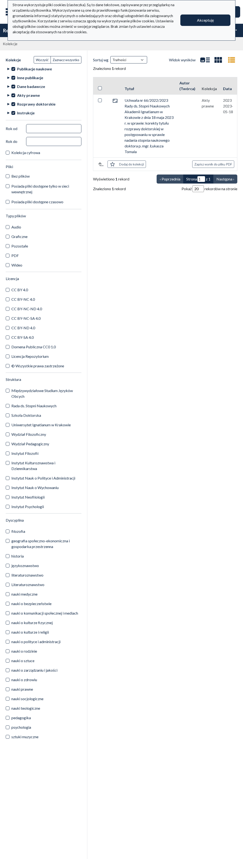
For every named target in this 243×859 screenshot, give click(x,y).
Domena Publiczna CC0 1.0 (33, 347)
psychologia (21, 727)
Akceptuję (205, 20)
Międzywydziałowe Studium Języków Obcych (42, 393)
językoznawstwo (25, 565)
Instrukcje (26, 113)
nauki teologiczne (25, 708)
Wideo (16, 265)
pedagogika (21, 717)
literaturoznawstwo (27, 575)
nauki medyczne (24, 594)
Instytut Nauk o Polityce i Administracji (43, 478)
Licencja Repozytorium (30, 356)
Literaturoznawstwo (27, 584)
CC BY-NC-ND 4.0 (26, 308)
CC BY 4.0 (19, 289)
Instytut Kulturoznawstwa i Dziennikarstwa (33, 466)
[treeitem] (43, 68)
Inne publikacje (30, 77)
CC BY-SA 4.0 (22, 337)
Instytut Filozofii (24, 453)
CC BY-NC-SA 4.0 (26, 318)
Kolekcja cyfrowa (25, 152)
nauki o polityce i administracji (36, 641)
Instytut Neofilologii (28, 497)
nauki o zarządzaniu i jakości (34, 670)
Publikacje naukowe (34, 69)
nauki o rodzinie (24, 651)
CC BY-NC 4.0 (23, 299)
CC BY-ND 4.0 (23, 327)
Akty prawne (28, 95)
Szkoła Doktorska (26, 415)
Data (227, 88)
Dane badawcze (31, 86)
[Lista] (205, 60)
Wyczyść (42, 60)
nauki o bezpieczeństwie (31, 603)
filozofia (18, 531)
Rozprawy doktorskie (36, 104)
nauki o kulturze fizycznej (32, 622)
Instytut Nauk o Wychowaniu (35, 487)
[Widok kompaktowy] (218, 60)
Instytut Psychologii (27, 506)
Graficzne (19, 236)
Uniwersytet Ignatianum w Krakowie (41, 424)
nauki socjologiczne (27, 698)
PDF (15, 255)
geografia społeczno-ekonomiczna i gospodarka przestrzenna (40, 544)
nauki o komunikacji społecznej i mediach (44, 613)
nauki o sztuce (22, 660)
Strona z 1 (198, 179)
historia (17, 556)
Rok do (11, 141)
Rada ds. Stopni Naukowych (33, 405)
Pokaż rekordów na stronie (209, 188)
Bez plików (20, 176)
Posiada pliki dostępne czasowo (37, 201)
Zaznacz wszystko (66, 60)
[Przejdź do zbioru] (115, 100)
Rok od (11, 128)
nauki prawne (22, 689)
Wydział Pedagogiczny (30, 444)
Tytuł (129, 88)
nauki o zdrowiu (24, 679)
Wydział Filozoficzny (28, 434)
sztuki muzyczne (24, 736)
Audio (16, 227)
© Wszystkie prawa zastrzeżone (37, 366)
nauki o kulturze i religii (30, 632)
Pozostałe (19, 246)
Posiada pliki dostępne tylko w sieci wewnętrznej (40, 189)
